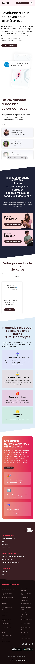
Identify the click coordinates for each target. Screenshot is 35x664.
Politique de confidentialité (11, 562)
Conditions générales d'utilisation (13, 556)
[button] (31, 3)
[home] (5, 3)
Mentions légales (7, 559)
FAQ (3, 574)
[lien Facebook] (23, 644)
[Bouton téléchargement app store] (17, 649)
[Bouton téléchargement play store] (28, 649)
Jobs (3, 541)
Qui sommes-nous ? (8, 538)
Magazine (5, 544)
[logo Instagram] (26, 644)
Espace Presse (6, 548)
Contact (4, 571)
